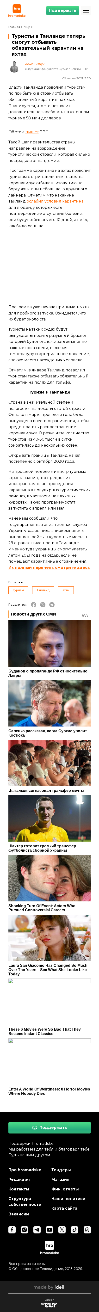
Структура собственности (24, 1201)
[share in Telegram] (52, 604)
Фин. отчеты (65, 1189)
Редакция (19, 1179)
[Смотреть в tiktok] (74, 1229)
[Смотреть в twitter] (62, 1229)
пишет (32, 132)
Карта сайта (64, 1208)
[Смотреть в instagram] (24, 1229)
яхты (65, 590)
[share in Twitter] (42, 604)
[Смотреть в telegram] (37, 1229)
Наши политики (68, 1198)
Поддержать (62, 10)
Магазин (60, 1179)
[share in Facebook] (33, 604)
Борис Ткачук (34, 64)
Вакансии (18, 1214)
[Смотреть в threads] (87, 1229)
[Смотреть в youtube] (49, 1229)
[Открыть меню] (86, 10)
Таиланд (43, 590)
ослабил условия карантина (55, 201)
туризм (18, 590)
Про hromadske (24, 1170)
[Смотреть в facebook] (12, 1229)
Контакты (18, 1189)
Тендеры (61, 1170)
